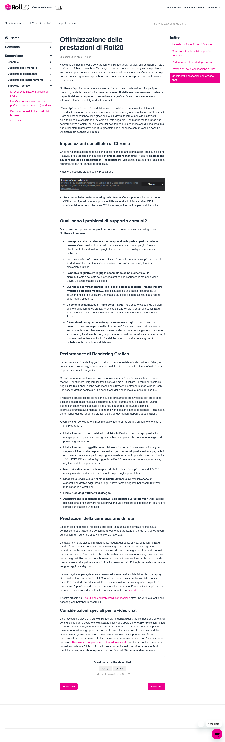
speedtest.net (136, 590)
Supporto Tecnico (67, 23)
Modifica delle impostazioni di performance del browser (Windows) (31, 103)
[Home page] (17, 7)
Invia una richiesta (195, 7)
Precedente (69, 686)
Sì (107, 668)
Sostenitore (45, 23)
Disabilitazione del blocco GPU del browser (30, 113)
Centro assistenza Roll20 (19, 23)
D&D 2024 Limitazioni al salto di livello (29, 93)
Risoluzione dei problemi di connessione (106, 598)
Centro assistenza (42, 7)
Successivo (156, 686)
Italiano (212, 7)
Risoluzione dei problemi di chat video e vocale (99, 642)
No (121, 668)
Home (14, 37)
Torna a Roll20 (173, 7)
